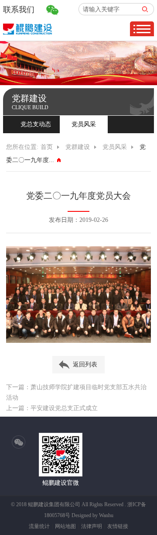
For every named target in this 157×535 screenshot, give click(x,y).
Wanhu (106, 515)
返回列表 (85, 364)
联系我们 (18, 9)
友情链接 (117, 526)
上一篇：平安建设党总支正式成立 (52, 408)
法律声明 (91, 526)
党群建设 (77, 147)
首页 (47, 147)
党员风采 (84, 124)
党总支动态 (35, 124)
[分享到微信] (19, 442)
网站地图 (65, 526)
